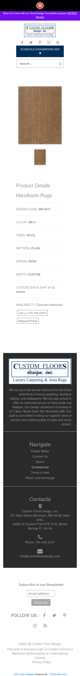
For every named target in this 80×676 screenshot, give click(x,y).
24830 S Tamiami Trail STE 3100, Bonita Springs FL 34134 (40, 526)
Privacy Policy (41, 662)
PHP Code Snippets (24, 674)
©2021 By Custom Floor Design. (40, 644)
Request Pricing (28, 321)
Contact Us (40, 456)
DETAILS (72, 13)
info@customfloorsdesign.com (40, 556)
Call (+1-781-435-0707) (32, 313)
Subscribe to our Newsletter (41, 585)
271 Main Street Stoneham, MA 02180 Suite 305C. (40, 517)
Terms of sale (40, 472)
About (40, 462)
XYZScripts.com (57, 674)
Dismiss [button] (40, 17)
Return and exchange (40, 478)
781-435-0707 (45, 542)
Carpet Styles (40, 451)
